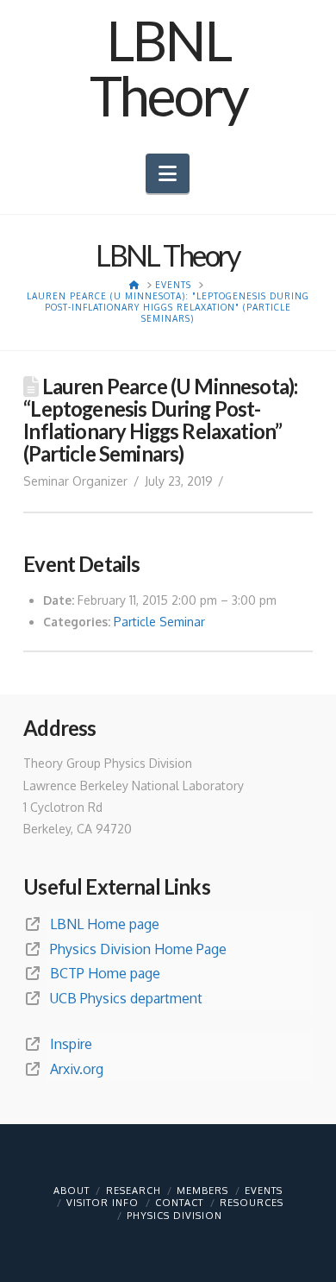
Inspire (71, 1044)
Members (202, 1191)
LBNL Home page (104, 924)
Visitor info (102, 1203)
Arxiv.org (76, 1069)
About (71, 1191)
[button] (168, 173)
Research (133, 1191)
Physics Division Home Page (138, 949)
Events (264, 1191)
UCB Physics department (126, 998)
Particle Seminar (159, 621)
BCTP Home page (105, 973)
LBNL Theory (168, 68)
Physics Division (174, 1216)
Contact (179, 1203)
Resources (251, 1203)
